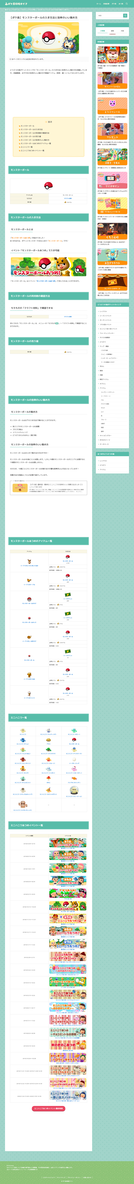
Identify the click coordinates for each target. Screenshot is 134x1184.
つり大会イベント (105, 325)
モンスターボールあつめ (46, 281)
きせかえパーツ (105, 440)
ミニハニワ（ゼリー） (74, 734)
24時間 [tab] (102, 31)
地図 (102, 427)
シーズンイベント (105, 316)
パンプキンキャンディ (74, 782)
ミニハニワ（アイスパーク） (74, 753)
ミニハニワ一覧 (27, 147)
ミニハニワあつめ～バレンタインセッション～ (68, 962)
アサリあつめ (68, 899)
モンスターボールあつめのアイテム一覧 (36, 143)
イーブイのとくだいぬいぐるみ (29, 566)
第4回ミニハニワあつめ (68, 886)
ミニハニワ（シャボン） (48, 773)
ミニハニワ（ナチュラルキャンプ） (23, 794)
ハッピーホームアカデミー (109, 358)
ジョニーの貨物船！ (107, 354)
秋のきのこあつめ (68, 1050)
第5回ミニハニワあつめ (68, 924)
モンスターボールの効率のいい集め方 (35, 140)
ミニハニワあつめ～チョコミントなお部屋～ (67, 1038)
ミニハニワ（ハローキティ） (74, 773)
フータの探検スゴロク (108, 362)
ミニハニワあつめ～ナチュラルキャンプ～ (68, 1076)
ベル (102, 400)
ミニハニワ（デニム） (23, 744)
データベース (104, 444)
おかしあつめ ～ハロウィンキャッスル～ (67, 1063)
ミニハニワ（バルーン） (48, 763)
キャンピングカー (105, 436)
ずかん (102, 366)
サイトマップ (61, 1177)
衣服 (101, 375)
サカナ (103, 408)
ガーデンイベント (105, 320)
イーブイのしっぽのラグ (29, 641)
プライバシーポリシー (74, 1177)
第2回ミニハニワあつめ (68, 861)
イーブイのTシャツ (29, 698)
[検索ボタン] (126, 4)
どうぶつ (103, 342)
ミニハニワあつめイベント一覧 (32, 150)
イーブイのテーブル (29, 585)
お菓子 (103, 423)
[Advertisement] (48, 96)
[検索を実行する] (125, 16)
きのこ (48, 782)
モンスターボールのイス (29, 622)
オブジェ (103, 384)
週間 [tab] (112, 31)
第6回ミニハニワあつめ (68, 937)
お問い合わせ (87, 1177)
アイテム (103, 388)
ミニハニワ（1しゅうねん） (23, 753)
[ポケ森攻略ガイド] (21, 4)
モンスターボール (27, 126)
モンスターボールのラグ (29, 603)
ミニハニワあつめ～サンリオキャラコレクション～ (67, 1025)
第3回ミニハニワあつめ (68, 874)
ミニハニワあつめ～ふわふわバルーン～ (68, 975)
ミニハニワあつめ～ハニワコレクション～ (68, 1000)
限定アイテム (104, 379)
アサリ (48, 744)
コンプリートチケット (108, 392)
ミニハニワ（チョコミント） (23, 782)
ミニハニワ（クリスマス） (48, 753)
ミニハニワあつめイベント (108, 329)
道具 (102, 431)
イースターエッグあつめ (68, 987)
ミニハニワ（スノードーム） (74, 796)
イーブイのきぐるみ (29, 679)
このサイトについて (49, 1177)
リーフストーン (105, 396)
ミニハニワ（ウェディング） (48, 734)
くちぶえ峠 (104, 350)
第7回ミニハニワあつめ (68, 949)
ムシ (102, 412)
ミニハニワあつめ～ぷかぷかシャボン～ (68, 1013)
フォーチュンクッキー (107, 333)
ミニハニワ (23, 734)
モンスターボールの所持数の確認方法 (35, 133)
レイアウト (103, 311)
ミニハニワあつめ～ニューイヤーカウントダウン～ (67, 1088)
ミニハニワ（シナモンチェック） (23, 810)
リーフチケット (67, 599)
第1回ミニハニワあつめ (68, 848)
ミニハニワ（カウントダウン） (48, 794)
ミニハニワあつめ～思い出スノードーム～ (68, 1101)
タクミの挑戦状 (105, 337)
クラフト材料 (68, 198)
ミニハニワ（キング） (23, 773)
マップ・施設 (104, 346)
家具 (101, 371)
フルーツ (103, 420)
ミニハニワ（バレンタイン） (23, 763)
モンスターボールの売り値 (31, 136)
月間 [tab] (122, 31)
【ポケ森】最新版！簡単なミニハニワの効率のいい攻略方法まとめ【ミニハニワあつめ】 (56, 485)
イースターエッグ (74, 763)
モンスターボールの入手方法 (32, 129)
